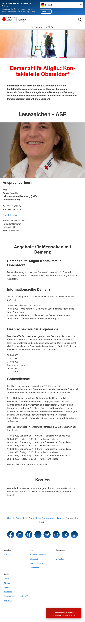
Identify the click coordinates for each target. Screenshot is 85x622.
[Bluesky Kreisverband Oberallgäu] (56, 534)
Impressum (8, 591)
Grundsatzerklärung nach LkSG (16, 596)
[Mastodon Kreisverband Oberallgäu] (47, 534)
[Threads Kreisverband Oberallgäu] (65, 534)
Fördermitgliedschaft (38, 554)
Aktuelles (60, 559)
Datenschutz (8, 587)
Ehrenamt (34, 559)
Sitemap (7, 583)
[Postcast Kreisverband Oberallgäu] (74, 534)
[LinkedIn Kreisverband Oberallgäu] (19, 534)
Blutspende (34, 567)
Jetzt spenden (9, 554)
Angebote (60, 554)
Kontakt (7, 578)
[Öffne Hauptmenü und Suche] (80, 19)
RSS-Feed (8, 600)
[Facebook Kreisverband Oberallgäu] (10, 534)
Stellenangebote (36, 563)
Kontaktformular (10, 215)
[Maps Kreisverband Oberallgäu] (38, 534)
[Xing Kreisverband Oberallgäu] (28, 534)
